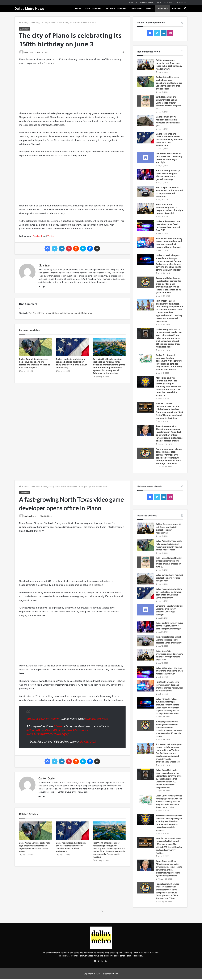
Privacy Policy (146, 2)
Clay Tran (28, 52)
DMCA (158, 2)
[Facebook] (95, 961)
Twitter (50, 236)
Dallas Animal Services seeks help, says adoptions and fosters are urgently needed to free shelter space (34, 363)
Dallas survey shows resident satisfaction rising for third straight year (168, 121)
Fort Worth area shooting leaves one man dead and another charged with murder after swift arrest (169, 243)
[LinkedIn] (103, 961)
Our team (168, 2)
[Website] (40, 287)
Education (176, 8)
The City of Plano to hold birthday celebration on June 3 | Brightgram (60, 313)
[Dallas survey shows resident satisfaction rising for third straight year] (145, 120)
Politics (149, 8)
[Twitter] (99, 961)
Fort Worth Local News (116, 8)
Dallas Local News (93, 8)
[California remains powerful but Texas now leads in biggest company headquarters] (145, 64)
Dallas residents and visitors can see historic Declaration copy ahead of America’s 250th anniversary (71, 363)
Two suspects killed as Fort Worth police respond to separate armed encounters (169, 192)
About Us (133, 2)
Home (78, 8)
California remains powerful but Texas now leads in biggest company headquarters (169, 64)
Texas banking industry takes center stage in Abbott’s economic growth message (168, 175)
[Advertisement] (72, 89)
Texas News (136, 8)
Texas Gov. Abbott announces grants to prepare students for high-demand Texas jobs (169, 209)
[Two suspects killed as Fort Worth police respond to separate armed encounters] (145, 191)
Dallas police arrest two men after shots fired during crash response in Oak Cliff (168, 225)
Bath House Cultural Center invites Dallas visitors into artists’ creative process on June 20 (168, 102)
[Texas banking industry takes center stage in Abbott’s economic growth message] (145, 174)
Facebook (37, 236)
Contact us (181, 2)
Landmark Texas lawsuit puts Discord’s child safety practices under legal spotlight (169, 158)
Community (162, 8)
